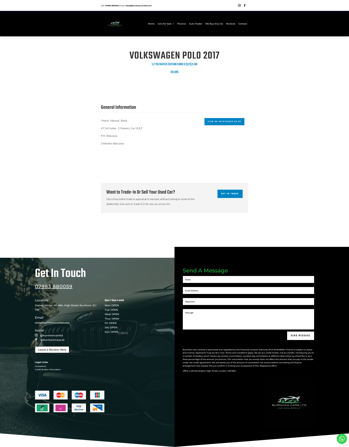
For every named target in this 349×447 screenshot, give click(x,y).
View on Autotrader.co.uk (224, 121)
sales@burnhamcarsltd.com (52, 322)
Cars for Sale (165, 23)
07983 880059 (54, 286)
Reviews (230, 23)
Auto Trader (195, 23)
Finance (181, 23)
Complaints (40, 366)
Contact (242, 23)
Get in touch (230, 193)
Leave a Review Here (52, 349)
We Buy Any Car (214, 23)
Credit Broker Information (48, 369)
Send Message (300, 336)
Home (151, 23)
